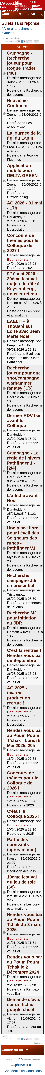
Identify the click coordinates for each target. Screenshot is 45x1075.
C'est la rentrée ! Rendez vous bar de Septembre (24, 655)
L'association (16, 229)
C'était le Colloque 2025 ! (23, 814)
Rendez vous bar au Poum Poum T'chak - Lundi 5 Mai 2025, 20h (24, 738)
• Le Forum (35, 4)
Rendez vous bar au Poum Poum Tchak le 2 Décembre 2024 (24, 964)
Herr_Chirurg (17, 477)
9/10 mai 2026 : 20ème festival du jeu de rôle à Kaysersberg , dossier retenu (23, 283)
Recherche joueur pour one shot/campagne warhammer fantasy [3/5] (24, 378)
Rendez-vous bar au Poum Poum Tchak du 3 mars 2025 (24, 922)
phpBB (18, 1059)
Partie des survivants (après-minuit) (21, 844)
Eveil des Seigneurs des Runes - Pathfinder (24, 358)
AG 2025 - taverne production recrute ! (18, 695)
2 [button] (24, 42)
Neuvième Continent (17, 103)
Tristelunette (16, 594)
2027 (30, 268)
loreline (12, 303)
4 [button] (28, 42)
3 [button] (26, 42)
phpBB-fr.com (25, 1065)
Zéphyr (12, 114)
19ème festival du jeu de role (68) (22, 882)
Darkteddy (14, 217)
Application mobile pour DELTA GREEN (22, 170)
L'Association (11, 3)
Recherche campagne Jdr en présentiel (22, 580)
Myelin (12, 557)
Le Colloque (22, 4)
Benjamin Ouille (19, 345)
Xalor (11, 82)
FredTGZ (14, 147)
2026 (30, 805)
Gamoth (13, 632)
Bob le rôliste (17, 259)
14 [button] (35, 42)
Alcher (12, 1018)
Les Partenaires (9, 9)
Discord (36, 9)
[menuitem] (42, 14)
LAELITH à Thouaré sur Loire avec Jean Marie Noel (23, 329)
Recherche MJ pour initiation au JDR (22, 617)
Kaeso (12, 858)
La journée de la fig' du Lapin (24, 135)
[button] (18, 41)
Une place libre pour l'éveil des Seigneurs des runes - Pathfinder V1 (23, 537)
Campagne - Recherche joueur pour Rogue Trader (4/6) (21, 63)
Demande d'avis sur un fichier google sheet (23, 1004)
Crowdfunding (17, 197)
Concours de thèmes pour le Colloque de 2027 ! (22, 243)
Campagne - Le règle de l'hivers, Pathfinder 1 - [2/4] (24, 460)
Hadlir (11, 397)
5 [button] (31, 42)
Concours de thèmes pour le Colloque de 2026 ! (22, 780)
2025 (30, 833)
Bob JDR (22, 9)
